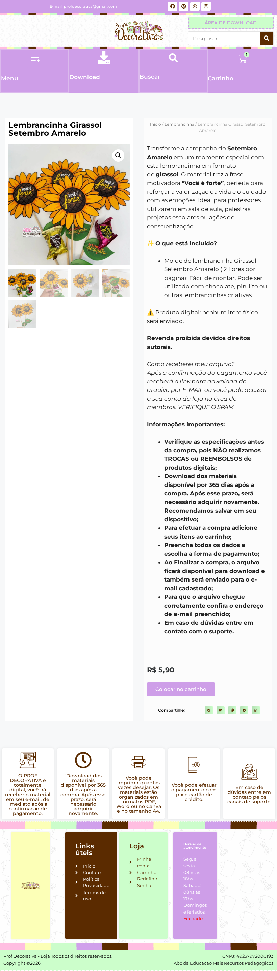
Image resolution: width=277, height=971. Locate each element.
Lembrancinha (179, 124)
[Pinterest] (183, 6)
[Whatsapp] (195, 6)
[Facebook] (172, 6)
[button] (35, 59)
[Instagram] (206, 6)
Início (155, 124)
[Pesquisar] (266, 38)
